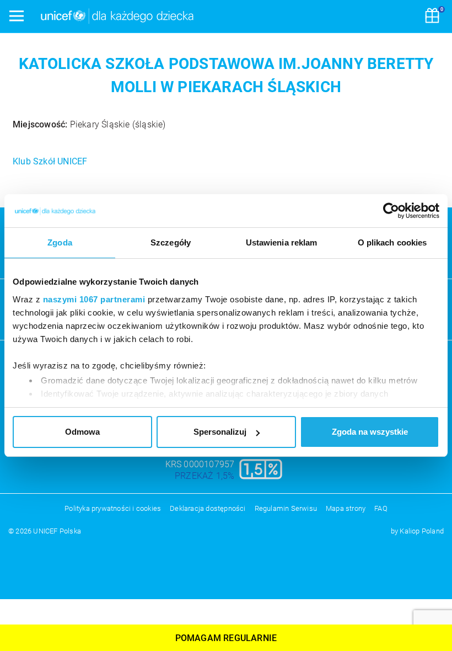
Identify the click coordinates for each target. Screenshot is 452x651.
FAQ (381, 508)
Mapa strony (345, 508)
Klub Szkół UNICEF (50, 161)
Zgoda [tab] (59, 242)
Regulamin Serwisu (286, 508)
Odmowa (82, 431)
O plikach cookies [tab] (392, 242)
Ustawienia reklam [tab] (282, 242)
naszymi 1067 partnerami (94, 299)
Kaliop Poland (422, 531)
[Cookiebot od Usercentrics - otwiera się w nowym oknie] (391, 210)
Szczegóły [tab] (170, 242)
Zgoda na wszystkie (370, 431)
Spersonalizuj (219, 431)
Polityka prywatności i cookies (112, 508)
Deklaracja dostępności (207, 508)
